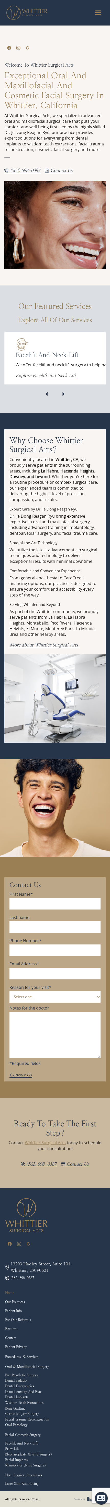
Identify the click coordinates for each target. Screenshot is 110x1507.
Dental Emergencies (19, 1386)
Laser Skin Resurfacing (22, 1484)
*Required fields (25, 1063)
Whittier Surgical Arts (45, 1142)
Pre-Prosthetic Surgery (21, 1375)
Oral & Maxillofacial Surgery (27, 1367)
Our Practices (15, 1302)
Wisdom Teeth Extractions (24, 1403)
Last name (19, 917)
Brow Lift (12, 1449)
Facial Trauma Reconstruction (27, 1419)
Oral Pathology (16, 1425)
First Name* (21, 894)
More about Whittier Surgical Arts (43, 644)
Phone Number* (25, 940)
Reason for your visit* (30, 987)
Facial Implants (16, 1460)
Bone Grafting (15, 1408)
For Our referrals (18, 1320)
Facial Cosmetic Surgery (23, 1435)
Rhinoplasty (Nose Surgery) (25, 1465)
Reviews (11, 1329)
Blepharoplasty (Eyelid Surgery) (28, 1454)
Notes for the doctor (29, 1008)
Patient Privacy (16, 1347)
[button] (98, 13)
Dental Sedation (16, 1381)
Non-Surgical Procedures (23, 1475)
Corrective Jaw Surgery (22, 1414)
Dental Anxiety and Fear (23, 1392)
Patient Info (13, 1311)
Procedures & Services (21, 1357)
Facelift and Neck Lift (21, 1443)
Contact (10, 1338)
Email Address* (24, 964)
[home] (26, 13)
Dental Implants (16, 1397)
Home (9, 1293)
